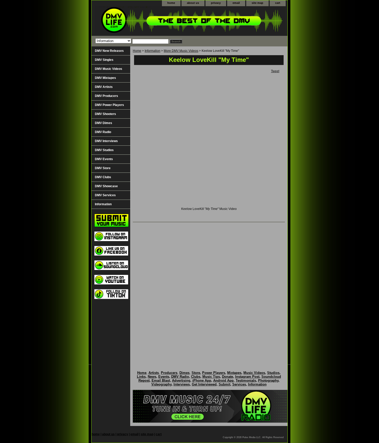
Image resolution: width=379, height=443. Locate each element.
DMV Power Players (109, 105)
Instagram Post (247, 377)
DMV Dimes (103, 123)
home (171, 2)
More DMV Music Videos (181, 51)
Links (141, 377)
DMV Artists (104, 87)
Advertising (181, 380)
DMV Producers (106, 96)
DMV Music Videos (108, 69)
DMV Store (103, 168)
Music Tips (211, 377)
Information (152, 51)
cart (277, 2)
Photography (268, 380)
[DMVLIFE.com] (156, 21)
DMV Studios (104, 150)
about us (193, 2)
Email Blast (161, 380)
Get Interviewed (204, 384)
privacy (216, 2)
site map (257, 2)
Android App (223, 380)
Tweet (275, 71)
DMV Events (104, 159)
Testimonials (246, 380)
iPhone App (201, 380)
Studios (273, 373)
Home (137, 51)
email (236, 2)
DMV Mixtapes (105, 78)
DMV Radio (103, 132)
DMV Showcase (106, 186)
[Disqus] (209, 291)
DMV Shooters (105, 114)
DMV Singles (104, 60)
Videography (161, 384)
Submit (224, 384)
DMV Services (105, 195)
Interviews (182, 384)
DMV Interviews (106, 141)
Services (239, 384)
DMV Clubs (103, 177)
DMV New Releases (109, 51)
